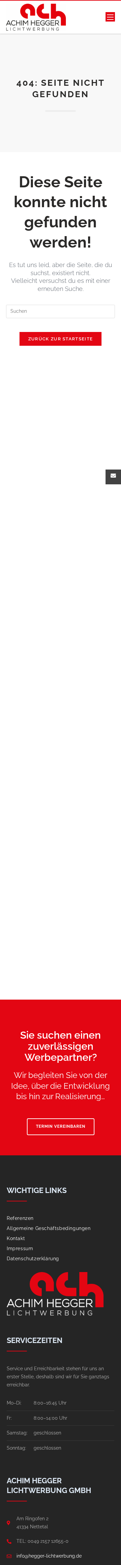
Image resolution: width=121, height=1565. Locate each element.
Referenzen (20, 1218)
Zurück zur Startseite (60, 338)
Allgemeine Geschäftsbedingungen (49, 1228)
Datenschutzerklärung (33, 1258)
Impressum (20, 1248)
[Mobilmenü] (110, 17)
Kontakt (16, 1238)
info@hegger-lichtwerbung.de (49, 1556)
